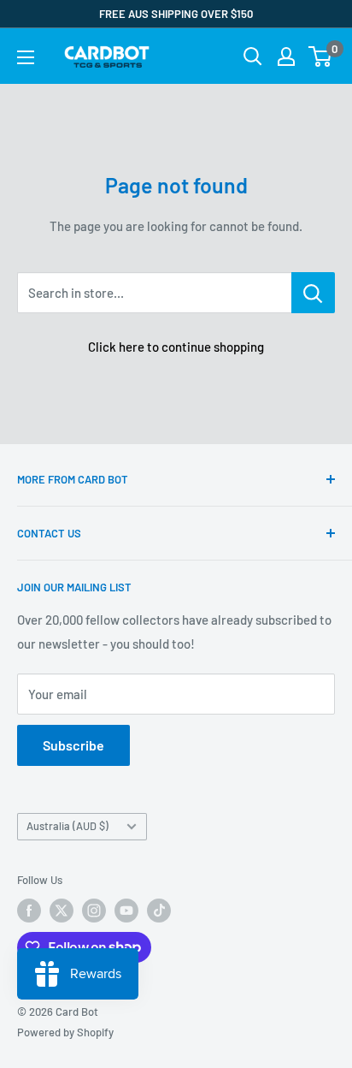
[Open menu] (25, 57)
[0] (320, 56)
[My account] (286, 56)
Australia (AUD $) (67, 826)
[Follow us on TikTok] (159, 911)
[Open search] (252, 56)
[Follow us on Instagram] (94, 911)
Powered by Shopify (65, 1032)
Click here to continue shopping (176, 346)
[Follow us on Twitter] (61, 911)
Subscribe (73, 745)
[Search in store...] (313, 292)
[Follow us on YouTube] (126, 911)
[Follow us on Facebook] (29, 911)
